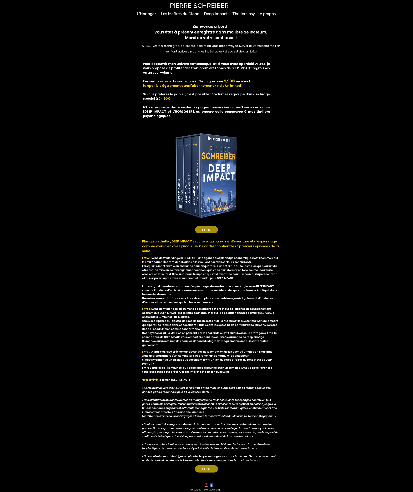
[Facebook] (211, 485)
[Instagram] (206, 485)
